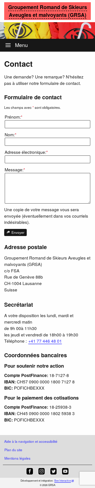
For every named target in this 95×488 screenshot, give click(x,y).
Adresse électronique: (26, 152)
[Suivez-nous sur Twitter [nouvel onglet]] (53, 471)
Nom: (10, 134)
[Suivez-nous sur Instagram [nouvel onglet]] (41, 471)
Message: (15, 169)
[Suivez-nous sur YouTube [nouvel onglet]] (65, 471)
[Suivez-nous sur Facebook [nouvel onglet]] (29, 471)
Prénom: (13, 117)
